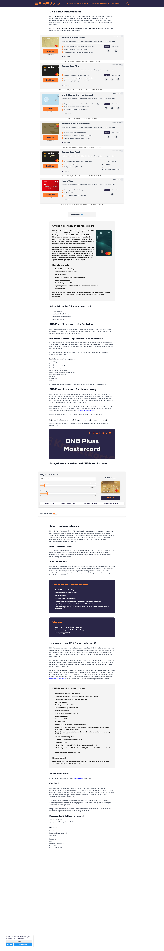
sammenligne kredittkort (57, 679)
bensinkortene (78, 778)
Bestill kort (50, 51)
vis (82, 214)
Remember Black (71, 66)
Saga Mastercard (87, 294)
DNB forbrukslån (97, 292)
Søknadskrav (116, 46)
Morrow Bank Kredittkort (76, 123)
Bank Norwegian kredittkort (77, 95)
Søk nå (50, 109)
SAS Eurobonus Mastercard (86, 411)
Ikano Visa (67, 181)
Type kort (107, 46)
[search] (127, 3)
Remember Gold (71, 152)
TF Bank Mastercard (73, 37)
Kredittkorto (49, 3)
